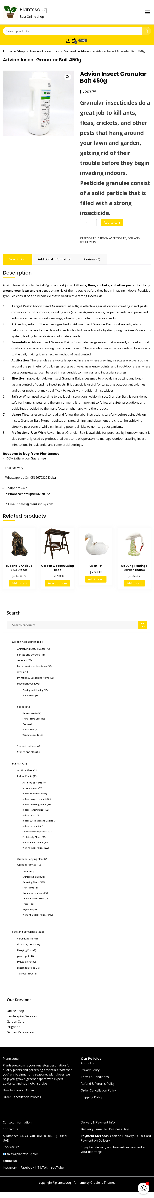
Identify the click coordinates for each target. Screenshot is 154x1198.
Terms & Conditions (95, 1077)
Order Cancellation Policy (98, 1090)
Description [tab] (17, 259)
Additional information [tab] (54, 259)
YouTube (57, 1167)
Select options (57, 583)
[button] (67, 77)
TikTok (42, 1167)
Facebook (27, 1167)
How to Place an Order (18, 1090)
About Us (87, 1063)
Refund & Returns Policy (98, 1084)
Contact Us (10, 1129)
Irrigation (14, 1027)
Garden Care (15, 1021)
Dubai (52, 477)
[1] (143, 1188)
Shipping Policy (91, 1097)
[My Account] (68, 40)
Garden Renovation (20, 1032)
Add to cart (112, 223)
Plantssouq (33, 9)
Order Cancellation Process (22, 1097)
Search (14, 613)
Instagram (10, 1167)
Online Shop (15, 1011)
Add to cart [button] (19, 583)
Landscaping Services (22, 1016)
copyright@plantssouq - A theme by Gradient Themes (77, 1183)
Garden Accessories (112, 238)
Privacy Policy (90, 1070)
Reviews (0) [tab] (92, 259)
